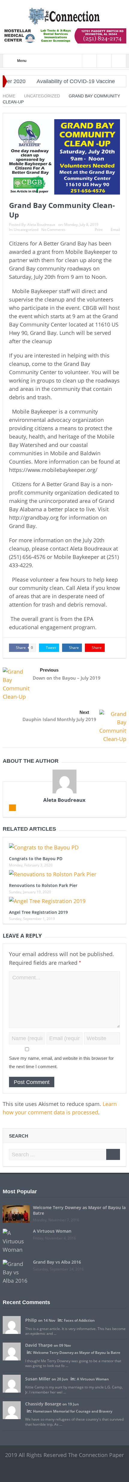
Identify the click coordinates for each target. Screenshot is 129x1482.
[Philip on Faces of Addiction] (12, 1324)
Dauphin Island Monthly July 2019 (59, 719)
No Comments (53, 229)
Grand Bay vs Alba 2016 (57, 1262)
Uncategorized (26, 229)
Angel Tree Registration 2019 (38, 912)
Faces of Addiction (79, 1320)
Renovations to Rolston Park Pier (43, 885)
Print (99, 229)
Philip (31, 1320)
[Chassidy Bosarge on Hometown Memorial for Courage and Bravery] (12, 1410)
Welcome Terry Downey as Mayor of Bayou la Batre (79, 1210)
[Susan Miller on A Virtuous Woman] (12, 1383)
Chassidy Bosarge (43, 1404)
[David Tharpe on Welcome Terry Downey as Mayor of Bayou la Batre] (12, 1351)
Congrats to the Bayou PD (35, 858)
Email (115, 229)
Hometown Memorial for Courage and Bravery (72, 1411)
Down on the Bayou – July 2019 (66, 678)
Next (84, 712)
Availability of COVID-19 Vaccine (65, 81)
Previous (49, 669)
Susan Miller (37, 1379)
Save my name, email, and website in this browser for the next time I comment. (61, 1062)
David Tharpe (38, 1345)
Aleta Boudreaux (41, 224)
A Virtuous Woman (52, 1231)
